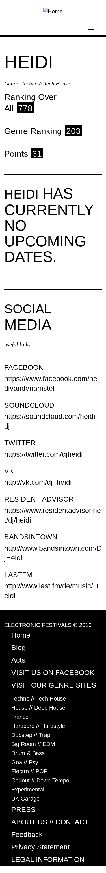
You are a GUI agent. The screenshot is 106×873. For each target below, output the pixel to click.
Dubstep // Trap (30, 735)
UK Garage (25, 798)
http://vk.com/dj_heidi (38, 482)
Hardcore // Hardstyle (38, 726)
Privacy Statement (40, 847)
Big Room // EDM (33, 744)
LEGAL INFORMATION (48, 859)
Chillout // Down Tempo (40, 780)
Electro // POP (29, 771)
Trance (20, 717)
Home (20, 635)
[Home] (53, 11)
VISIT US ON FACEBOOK (52, 672)
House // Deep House (38, 708)
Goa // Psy (24, 762)
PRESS (23, 809)
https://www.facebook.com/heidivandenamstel (51, 383)
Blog (18, 647)
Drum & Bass (28, 753)
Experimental (27, 789)
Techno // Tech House (45, 83)
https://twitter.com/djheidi (43, 454)
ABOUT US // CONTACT (50, 822)
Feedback (27, 834)
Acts (18, 660)
